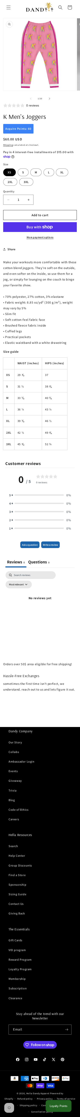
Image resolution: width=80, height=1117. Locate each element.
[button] (8, 7)
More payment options (40, 237)
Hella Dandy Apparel (37, 1093)
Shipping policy (28, 1105)
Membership (17, 979)
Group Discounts (20, 865)
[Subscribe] (66, 1030)
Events (13, 771)
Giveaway (15, 781)
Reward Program (20, 960)
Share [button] (11, 249)
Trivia (13, 790)
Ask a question (30, 544)
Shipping (8, 145)
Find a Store (17, 875)
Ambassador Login (22, 761)
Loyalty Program (20, 969)
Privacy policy (45, 1098)
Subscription (18, 988)
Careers (14, 819)
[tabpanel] (40, 607)
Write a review (50, 544)
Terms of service (66, 1098)
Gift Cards (15, 940)
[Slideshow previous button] (4, 716)
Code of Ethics (18, 810)
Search (13, 846)
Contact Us (16, 904)
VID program (17, 950)
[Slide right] (49, 98)
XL (62, 172)
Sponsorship (17, 885)
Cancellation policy (42, 1111)
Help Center (17, 856)
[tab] (38, 562)
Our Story (15, 742)
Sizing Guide (17, 894)
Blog (12, 800)
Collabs (14, 752)
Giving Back (17, 913)
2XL (10, 182)
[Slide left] (30, 98)
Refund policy (25, 1098)
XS (9, 172)
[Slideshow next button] (75, 716)
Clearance (15, 998)
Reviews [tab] (16, 562)
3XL (26, 182)
